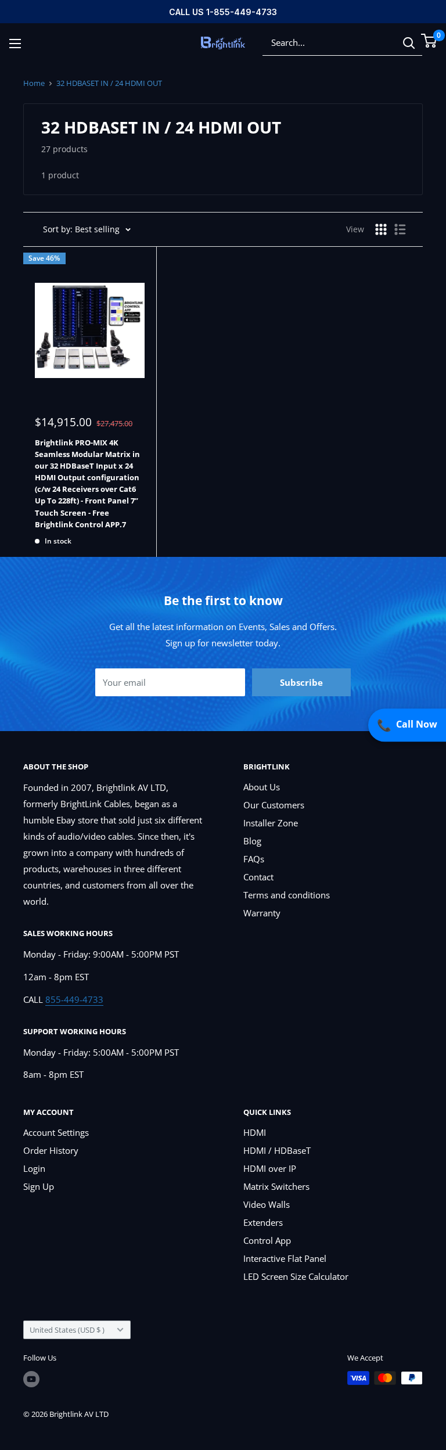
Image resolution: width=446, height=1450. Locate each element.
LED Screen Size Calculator (295, 1276)
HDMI (254, 1132)
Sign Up (38, 1186)
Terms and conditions (286, 895)
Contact (258, 877)
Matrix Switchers (276, 1186)
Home (34, 83)
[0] (429, 41)
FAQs (253, 859)
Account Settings (56, 1132)
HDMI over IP (269, 1168)
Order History (50, 1150)
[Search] (408, 42)
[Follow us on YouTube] (31, 1379)
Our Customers (273, 805)
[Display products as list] (400, 229)
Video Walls (266, 1204)
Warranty (261, 913)
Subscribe (301, 682)
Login (34, 1168)
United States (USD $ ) (67, 1330)
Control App (267, 1240)
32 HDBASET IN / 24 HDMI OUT (109, 83)
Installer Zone (270, 823)
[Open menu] (15, 43)
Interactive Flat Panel (284, 1258)
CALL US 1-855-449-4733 (223, 12)
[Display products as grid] (381, 229)
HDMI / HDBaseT (277, 1150)
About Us (261, 787)
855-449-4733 (74, 999)
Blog (252, 841)
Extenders (263, 1222)
